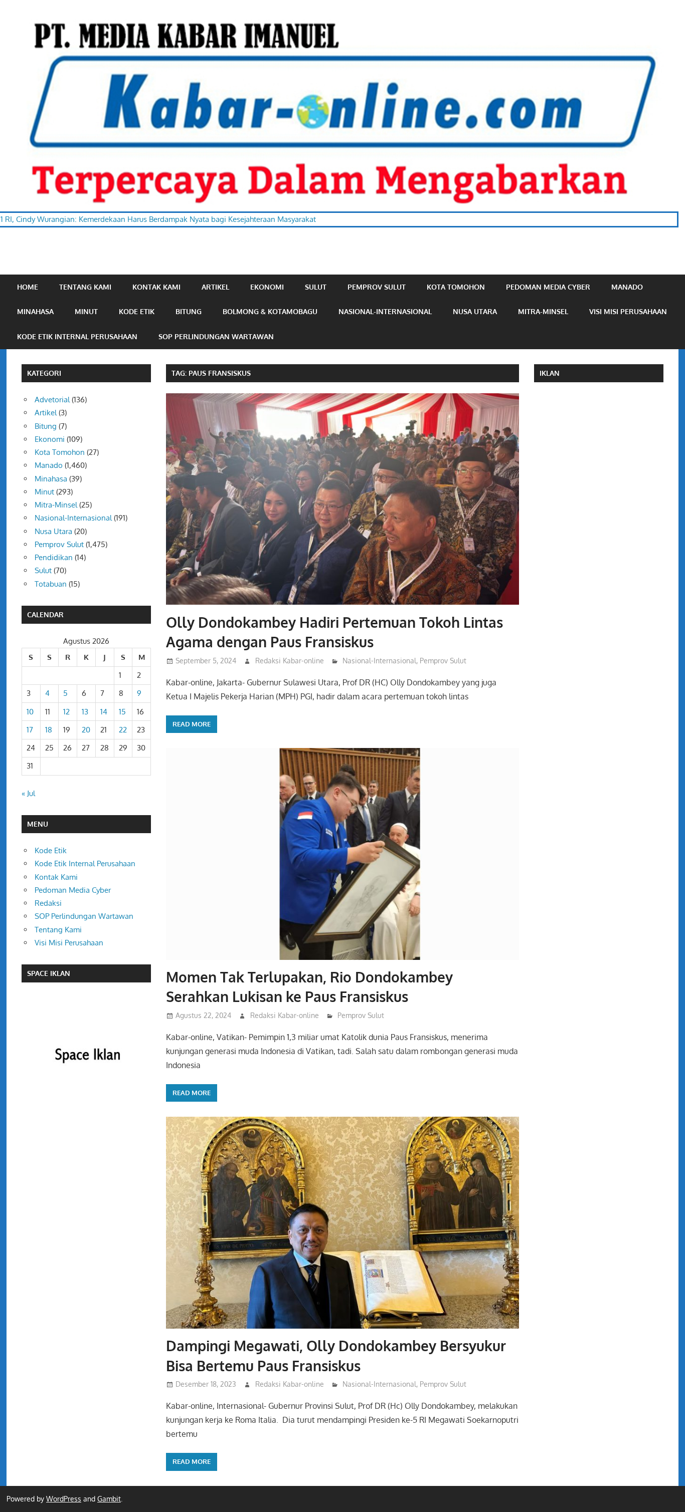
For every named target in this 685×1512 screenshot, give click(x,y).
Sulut (315, 287)
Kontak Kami (156, 287)
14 (103, 711)
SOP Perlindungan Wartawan (216, 336)
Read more (192, 724)
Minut (86, 311)
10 (30, 711)
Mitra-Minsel (543, 311)
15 (122, 711)
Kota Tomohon (456, 287)
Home (27, 287)
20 (86, 729)
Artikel (215, 287)
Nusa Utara (475, 311)
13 (85, 711)
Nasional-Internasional (385, 311)
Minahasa (35, 311)
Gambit (109, 1498)
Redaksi (48, 903)
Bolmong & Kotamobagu (270, 311)
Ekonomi (267, 287)
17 (30, 729)
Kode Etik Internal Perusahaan (77, 336)
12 (66, 711)
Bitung (189, 311)
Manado (627, 287)
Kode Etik (136, 311)
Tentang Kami (85, 287)
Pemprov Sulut (377, 287)
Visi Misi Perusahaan (628, 311)
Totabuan (51, 584)
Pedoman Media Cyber (548, 287)
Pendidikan (54, 557)
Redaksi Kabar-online (289, 660)
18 (48, 729)
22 (123, 729)
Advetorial (52, 399)
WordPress (63, 1498)
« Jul (28, 793)
